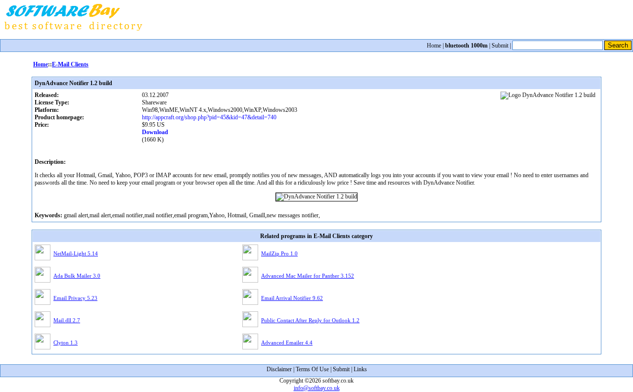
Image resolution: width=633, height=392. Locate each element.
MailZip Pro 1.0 (279, 253)
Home (434, 45)
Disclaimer (279, 369)
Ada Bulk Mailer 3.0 (76, 276)
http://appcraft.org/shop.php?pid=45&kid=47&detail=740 (209, 117)
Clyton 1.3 (65, 342)
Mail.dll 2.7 (66, 320)
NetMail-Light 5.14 (75, 253)
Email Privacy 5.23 (75, 298)
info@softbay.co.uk (317, 388)
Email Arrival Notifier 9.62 (292, 298)
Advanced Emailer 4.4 (287, 342)
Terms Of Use (312, 369)
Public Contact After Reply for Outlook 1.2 (310, 320)
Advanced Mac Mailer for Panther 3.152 (307, 276)
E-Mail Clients (70, 64)
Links (360, 369)
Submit (500, 45)
